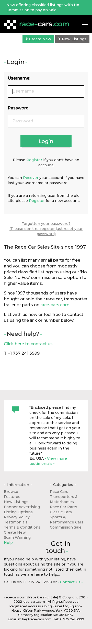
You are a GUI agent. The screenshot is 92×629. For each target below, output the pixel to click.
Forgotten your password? (46, 223)
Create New (39, 39)
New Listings (73, 39)
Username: (19, 78)
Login (46, 141)
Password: (18, 108)
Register (34, 160)
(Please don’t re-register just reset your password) (46, 231)
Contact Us (70, 582)
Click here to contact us (28, 343)
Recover (30, 177)
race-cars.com (55, 304)
